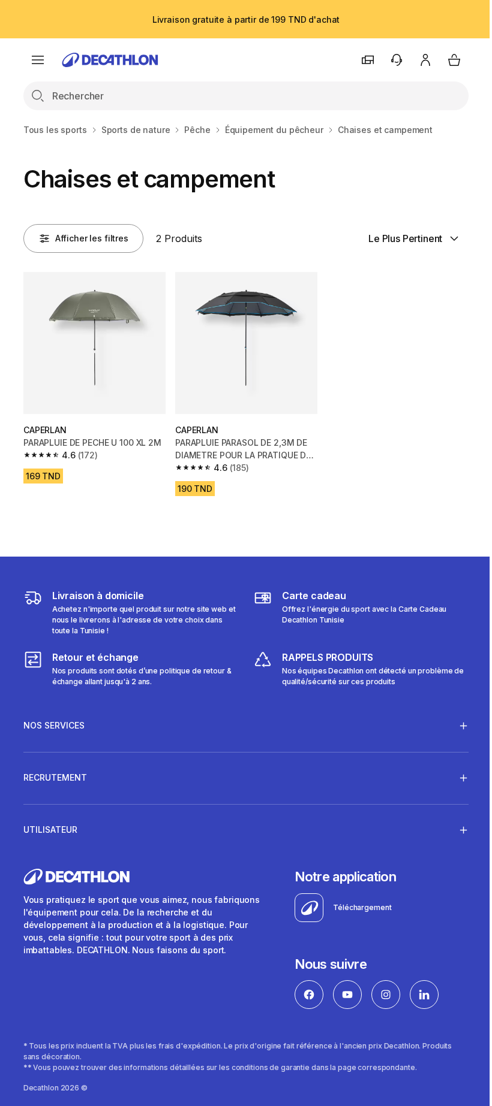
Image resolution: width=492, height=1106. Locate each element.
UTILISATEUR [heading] (50, 826)
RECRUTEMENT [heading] (55, 774)
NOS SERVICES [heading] (54, 722)
